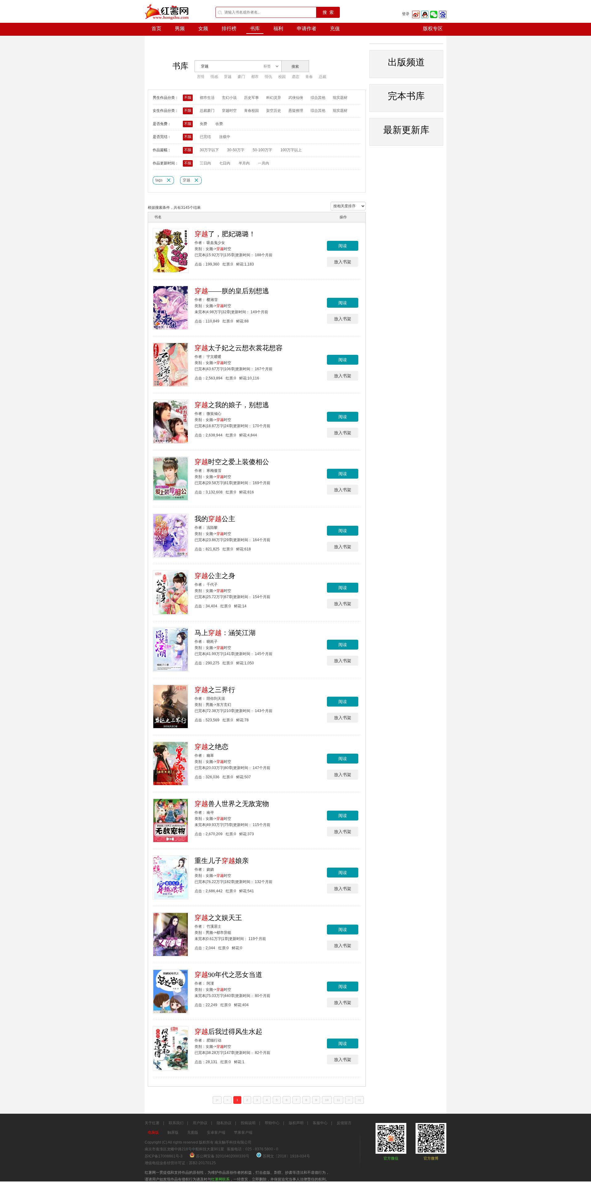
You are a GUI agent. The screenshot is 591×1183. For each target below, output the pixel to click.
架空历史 (273, 110)
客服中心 (320, 1123)
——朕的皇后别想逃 (232, 291)
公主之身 (215, 576)
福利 (278, 28)
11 (338, 1100)
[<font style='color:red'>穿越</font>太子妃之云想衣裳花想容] (170, 364)
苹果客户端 (243, 1132)
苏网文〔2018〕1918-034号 (286, 1156)
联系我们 (176, 1123)
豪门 (241, 77)
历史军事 (251, 97)
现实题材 (340, 97)
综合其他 (318, 97)
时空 (223, 249)
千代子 (212, 584)
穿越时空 (229, 110)
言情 (200, 77)
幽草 (210, 755)
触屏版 (173, 1132)
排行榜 (229, 28)
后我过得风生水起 (228, 1031)
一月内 (263, 163)
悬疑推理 (295, 110)
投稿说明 (248, 1123)
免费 (203, 124)
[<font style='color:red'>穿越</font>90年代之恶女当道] (170, 991)
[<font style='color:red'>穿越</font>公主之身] (170, 592)
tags (159, 180)
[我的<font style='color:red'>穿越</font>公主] (170, 535)
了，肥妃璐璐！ (225, 234)
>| (359, 1100)
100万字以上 (291, 150)
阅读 (342, 245)
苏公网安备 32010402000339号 (223, 1156)
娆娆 (210, 869)
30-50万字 (235, 150)
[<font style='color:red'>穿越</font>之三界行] (170, 706)
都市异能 (223, 932)
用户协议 (200, 1123)
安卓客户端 (216, 1132)
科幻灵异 (273, 97)
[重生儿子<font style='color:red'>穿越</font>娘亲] (170, 877)
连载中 (224, 137)
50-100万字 (262, 150)
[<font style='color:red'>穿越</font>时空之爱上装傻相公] (170, 478)
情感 (214, 77)
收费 (219, 124)
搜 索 (328, 12)
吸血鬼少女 (216, 243)
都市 (255, 77)
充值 (335, 28)
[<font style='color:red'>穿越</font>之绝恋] (170, 763)
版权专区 (433, 28)
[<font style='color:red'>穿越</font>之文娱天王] (170, 934)
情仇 (268, 77)
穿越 (227, 77)
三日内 (205, 163)
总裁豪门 (207, 110)
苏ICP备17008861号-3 (164, 1156)
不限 (187, 97)
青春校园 (251, 110)
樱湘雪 (212, 300)
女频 (203, 28)
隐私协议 (224, 1123)
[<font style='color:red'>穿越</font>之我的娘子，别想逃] (170, 421)
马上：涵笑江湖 (225, 633)
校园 (282, 77)
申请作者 (306, 28)
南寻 (210, 812)
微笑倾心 (214, 413)
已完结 (205, 137)
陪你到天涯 (216, 698)
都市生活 (207, 97)
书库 (255, 28)
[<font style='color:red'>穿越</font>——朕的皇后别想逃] (170, 308)
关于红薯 (152, 1123)
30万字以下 (209, 150)
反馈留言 (344, 1123)
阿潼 (210, 983)
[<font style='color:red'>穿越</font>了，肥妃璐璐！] (170, 251)
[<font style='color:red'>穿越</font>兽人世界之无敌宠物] (170, 820)
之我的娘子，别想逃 (232, 405)
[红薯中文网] (167, 21)
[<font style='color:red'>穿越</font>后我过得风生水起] (170, 1048)
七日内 (224, 163)
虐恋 (295, 77)
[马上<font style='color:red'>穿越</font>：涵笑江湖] (170, 649)
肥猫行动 (214, 1040)
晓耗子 (212, 641)
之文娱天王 (218, 918)
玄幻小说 (229, 97)
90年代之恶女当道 (228, 974)
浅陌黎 (212, 527)
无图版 (192, 1132)
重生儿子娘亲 (222, 861)
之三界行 (215, 690)
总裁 (322, 77)
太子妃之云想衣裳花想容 (239, 348)
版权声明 (296, 1123)
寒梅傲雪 (214, 470)
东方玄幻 (223, 705)
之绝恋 (211, 747)
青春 (309, 77)
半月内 (244, 163)
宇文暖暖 (214, 356)
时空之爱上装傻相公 (232, 462)
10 (327, 1100)
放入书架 (342, 261)
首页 (156, 28)
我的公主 (215, 519)
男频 (180, 28)
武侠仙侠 (295, 97)
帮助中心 (272, 1123)
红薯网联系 (220, 1179)
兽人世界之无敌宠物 (232, 804)
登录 (405, 14)
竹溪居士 (214, 926)
